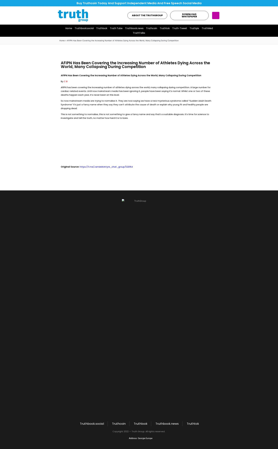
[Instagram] (215, 15)
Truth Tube (116, 28)
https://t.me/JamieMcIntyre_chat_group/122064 (106, 166)
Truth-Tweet (179, 28)
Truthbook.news (134, 28)
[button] (147, 15)
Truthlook (101, 28)
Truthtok (165, 28)
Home (68, 28)
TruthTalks (139, 33)
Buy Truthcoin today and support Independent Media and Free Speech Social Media (139, 3)
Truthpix (194, 28)
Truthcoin (151, 28)
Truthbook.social (84, 28)
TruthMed (207, 28)
